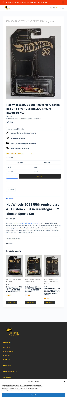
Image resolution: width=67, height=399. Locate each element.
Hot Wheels (37, 118)
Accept (33, 395)
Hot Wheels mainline (10, 371)
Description (9, 198)
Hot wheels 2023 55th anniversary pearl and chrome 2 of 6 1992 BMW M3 (33, 289)
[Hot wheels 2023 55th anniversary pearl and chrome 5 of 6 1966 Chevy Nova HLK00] (14, 266)
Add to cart (39, 176)
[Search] (59, 7)
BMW (26, 281)
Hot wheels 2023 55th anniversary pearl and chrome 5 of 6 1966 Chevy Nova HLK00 (14, 289)
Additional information (13, 239)
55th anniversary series (23, 118)
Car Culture (7, 377)
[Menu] (63, 8)
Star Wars (6, 347)
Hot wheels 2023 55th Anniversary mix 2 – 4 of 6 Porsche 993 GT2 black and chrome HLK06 (52, 291)
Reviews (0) (9, 243)
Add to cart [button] (11, 302)
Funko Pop (6, 359)
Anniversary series (50, 281)
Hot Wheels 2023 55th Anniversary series (26, 223)
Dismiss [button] (63, 2)
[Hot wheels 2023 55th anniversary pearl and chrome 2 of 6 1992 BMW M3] (33, 266)
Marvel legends (8, 351)
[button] (64, 381)
